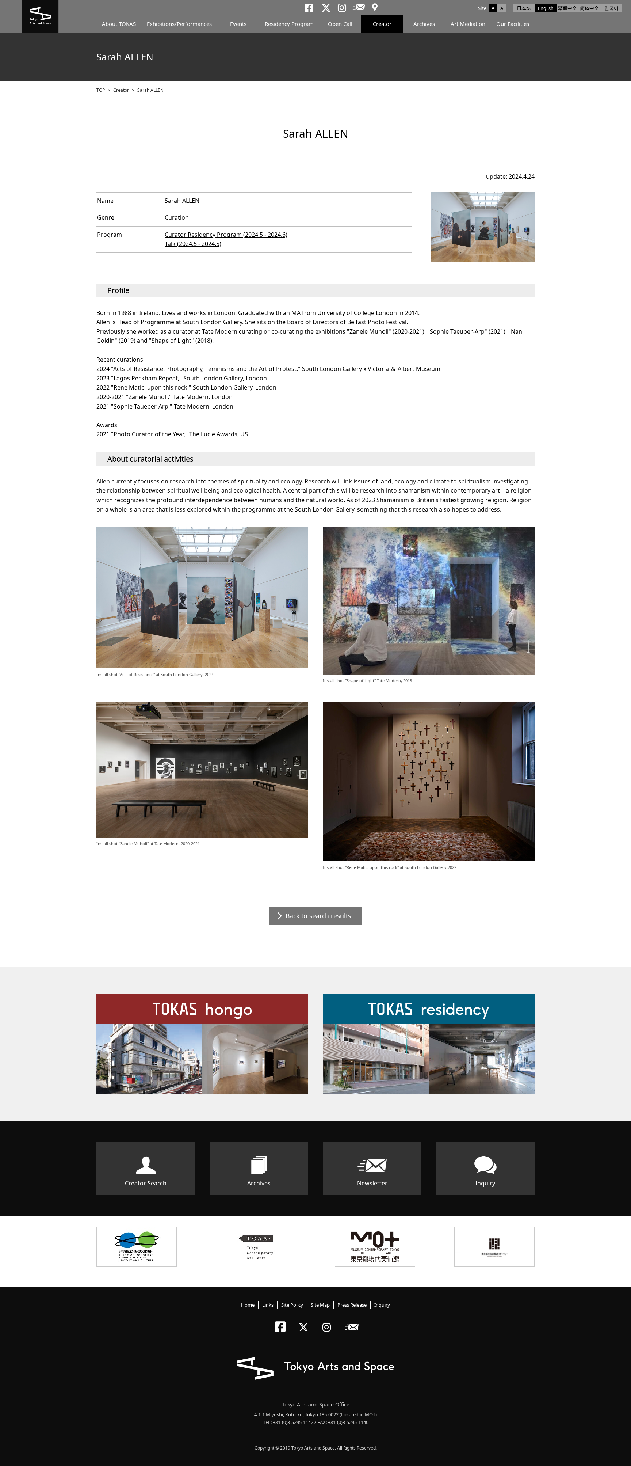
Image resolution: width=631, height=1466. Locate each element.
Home (248, 1305)
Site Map (320, 1305)
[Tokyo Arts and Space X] (305, 1321)
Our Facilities (512, 23)
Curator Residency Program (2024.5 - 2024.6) (226, 235)
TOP (100, 90)
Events (238, 23)
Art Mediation (468, 23)
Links (268, 1305)
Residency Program (289, 23)
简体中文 (589, 8)
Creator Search (146, 1183)
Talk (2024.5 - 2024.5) (193, 244)
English (546, 8)
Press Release (352, 1305)
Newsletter (372, 1183)
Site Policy (292, 1305)
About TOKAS (119, 23)
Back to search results (318, 915)
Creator (382, 23)
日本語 (524, 8)
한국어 (611, 8)
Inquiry (485, 1183)
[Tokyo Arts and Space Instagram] (328, 1321)
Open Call (340, 23)
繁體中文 (567, 8)
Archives (424, 23)
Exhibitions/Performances (179, 23)
